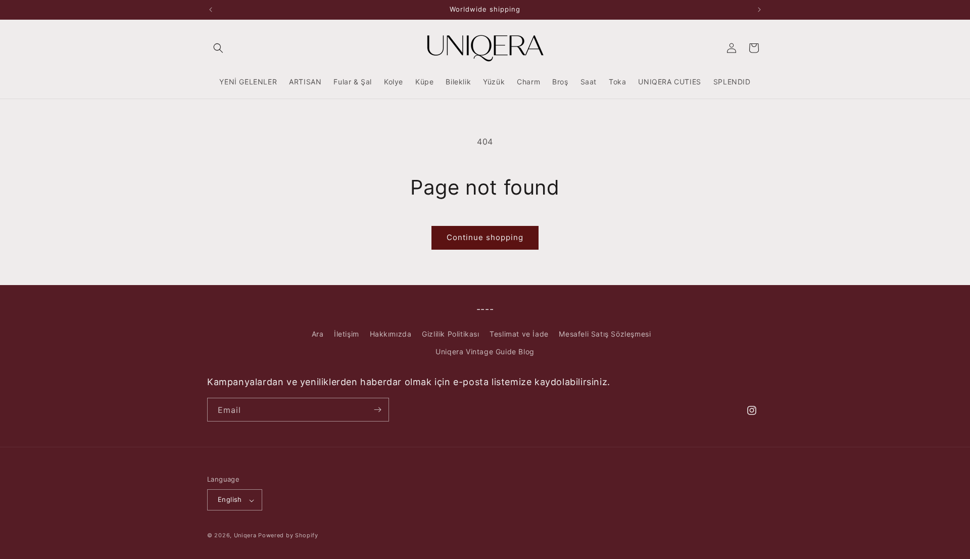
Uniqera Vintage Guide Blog (485, 352)
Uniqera (245, 535)
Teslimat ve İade (519, 334)
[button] (218, 48)
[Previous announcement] (211, 9)
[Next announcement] (759, 9)
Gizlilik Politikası (450, 334)
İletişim (346, 334)
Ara (318, 334)
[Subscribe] (377, 410)
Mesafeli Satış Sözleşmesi (605, 334)
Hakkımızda (391, 334)
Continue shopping (485, 237)
